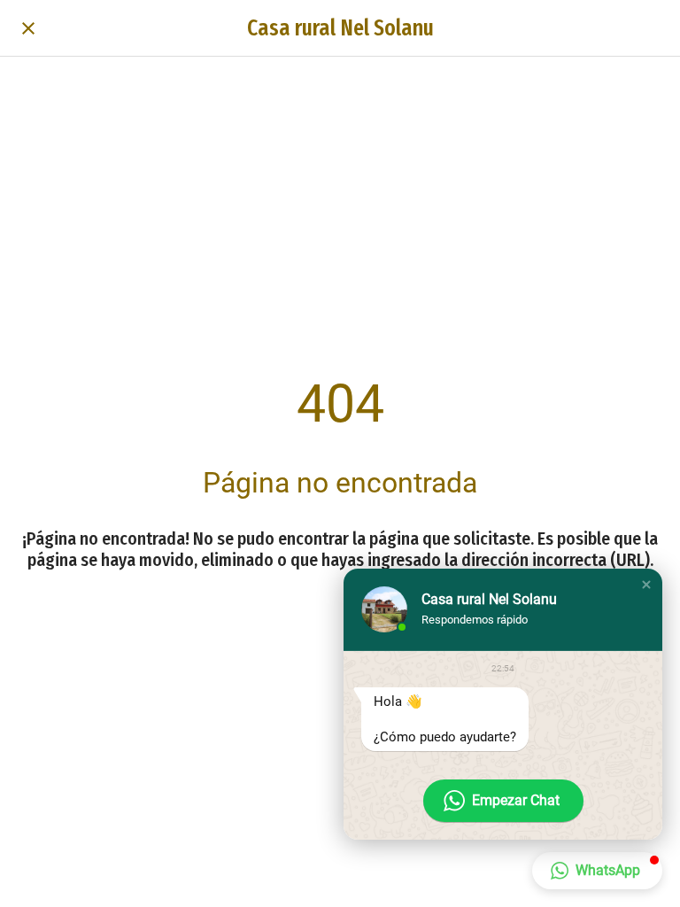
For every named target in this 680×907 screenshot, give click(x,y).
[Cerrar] (28, 28)
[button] (646, 584)
